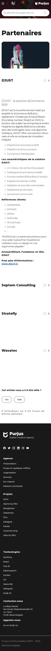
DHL (5, 517)
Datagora (7, 522)
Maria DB (7, 584)
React (6, 561)
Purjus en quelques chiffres (16, 468)
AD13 (5, 499)
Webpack (8, 588)
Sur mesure (9, 481)
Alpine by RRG (10, 504)
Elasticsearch (9, 570)
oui (6, 399)
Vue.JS (6, 566)
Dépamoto (8, 513)
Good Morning (10, 531)
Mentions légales (11, 645)
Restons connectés (13, 486)
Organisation (9, 472)
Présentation (9, 463)
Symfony (7, 557)
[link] (42, 3)
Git (4, 579)
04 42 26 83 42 (10, 625)
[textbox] (25, 12)
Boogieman (9, 508)
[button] (45, 80)
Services (7, 477)
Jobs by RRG (9, 535)
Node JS (7, 593)
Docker (6, 575)
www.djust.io (10, 264)
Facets (6, 526)
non (19, 399)
